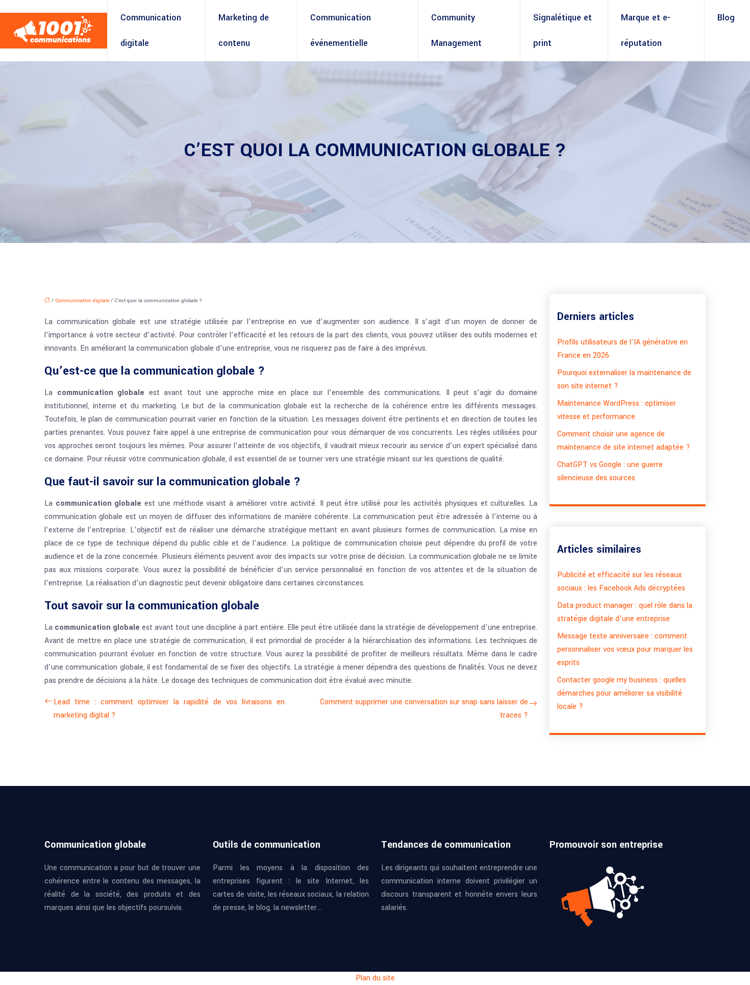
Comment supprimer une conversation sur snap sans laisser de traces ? (424, 709)
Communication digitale (150, 30)
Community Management (456, 30)
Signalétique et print (562, 30)
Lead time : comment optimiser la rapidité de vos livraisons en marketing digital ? (169, 709)
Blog (726, 17)
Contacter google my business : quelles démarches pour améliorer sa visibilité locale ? (621, 693)
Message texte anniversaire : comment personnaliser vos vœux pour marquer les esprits (625, 649)
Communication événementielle (340, 30)
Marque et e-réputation (645, 30)
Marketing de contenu (243, 30)
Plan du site (375, 978)
